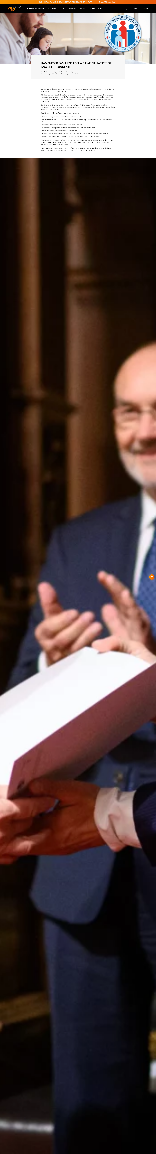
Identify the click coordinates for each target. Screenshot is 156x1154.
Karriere (92, 8)
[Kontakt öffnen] (151, 577)
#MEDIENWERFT (45, 85)
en (147, 8)
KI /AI (62, 8)
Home (42, 60)
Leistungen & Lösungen (35, 8)
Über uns (82, 8)
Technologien (52, 8)
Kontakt (135, 8)
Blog (100, 8)
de (144, 8)
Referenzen (72, 8)
